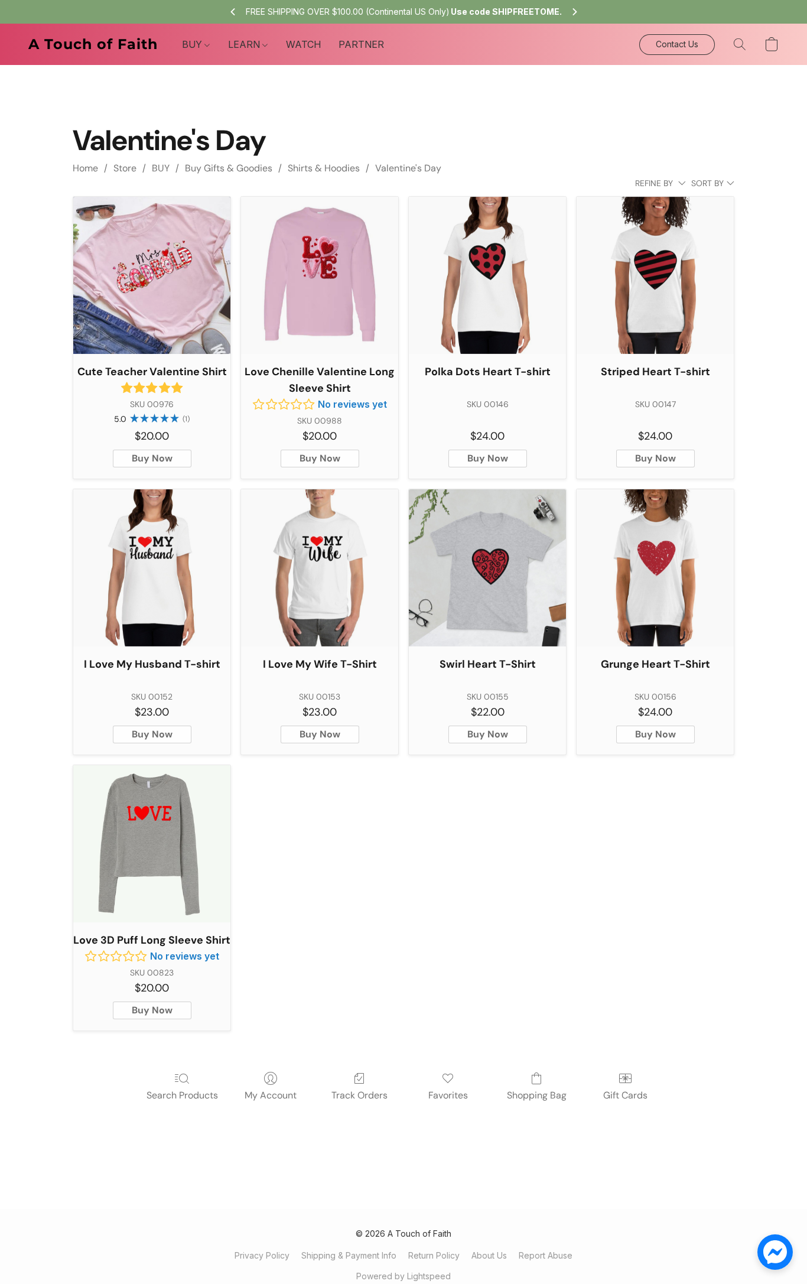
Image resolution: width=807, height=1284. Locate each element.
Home (85, 168)
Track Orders (359, 1095)
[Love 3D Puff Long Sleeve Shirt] (151, 843)
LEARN (245, 44)
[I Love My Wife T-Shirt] (319, 567)
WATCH (303, 44)
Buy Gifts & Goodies (228, 168)
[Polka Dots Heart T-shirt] (487, 275)
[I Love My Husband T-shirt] (151, 567)
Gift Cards (625, 1095)
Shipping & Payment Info (348, 1255)
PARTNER (361, 44)
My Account (271, 1095)
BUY (193, 44)
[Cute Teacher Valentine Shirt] (151, 275)
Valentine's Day (408, 168)
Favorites (448, 1095)
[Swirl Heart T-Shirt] (487, 567)
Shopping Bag (537, 1095)
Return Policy (434, 1255)
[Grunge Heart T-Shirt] (655, 567)
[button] (93, 44)
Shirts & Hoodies (324, 168)
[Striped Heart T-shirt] (655, 275)
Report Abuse (545, 1255)
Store (124, 168)
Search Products (182, 1095)
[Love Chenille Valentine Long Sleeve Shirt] (319, 275)
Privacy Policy (262, 1255)
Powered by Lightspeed (403, 1276)
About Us (489, 1255)
